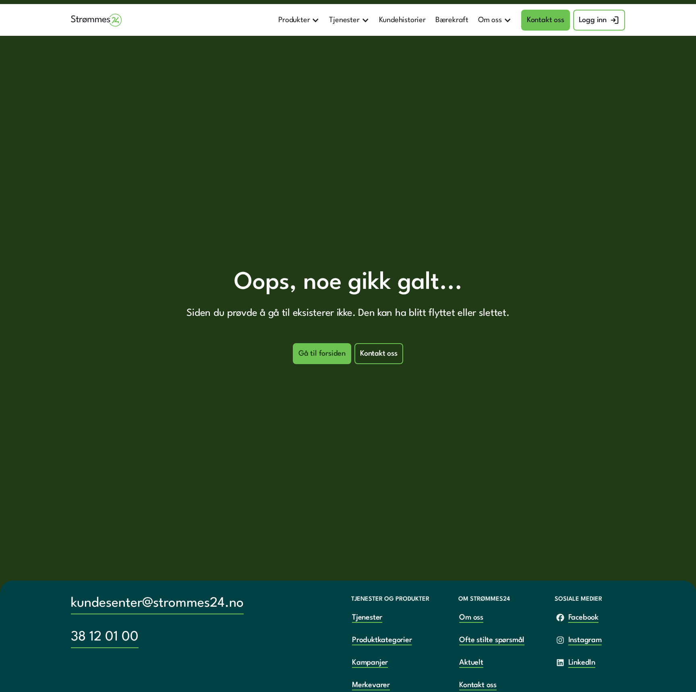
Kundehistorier (402, 20)
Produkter (294, 20)
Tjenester (344, 20)
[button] (298, 20)
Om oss (490, 20)
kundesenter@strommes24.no (157, 603)
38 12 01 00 (105, 637)
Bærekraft (451, 20)
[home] (96, 20)
